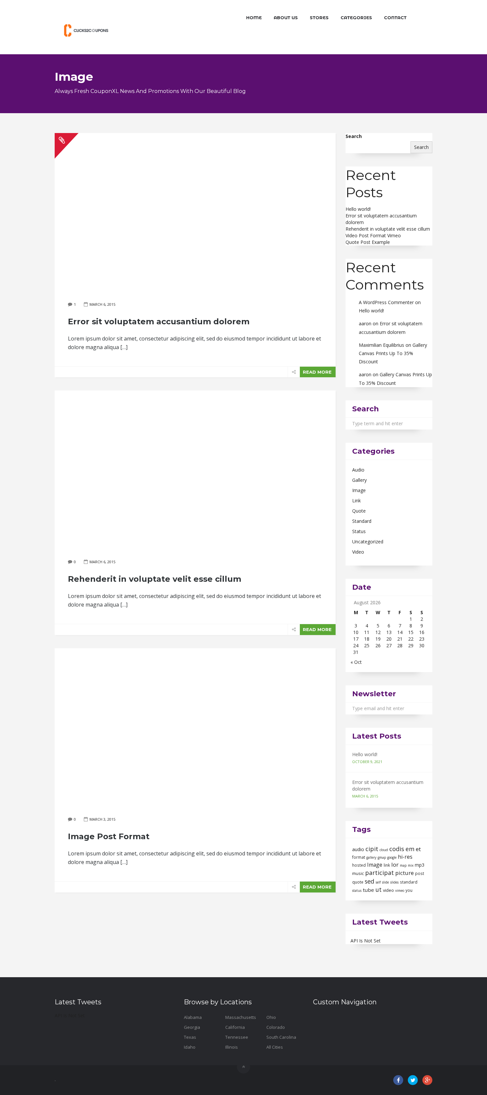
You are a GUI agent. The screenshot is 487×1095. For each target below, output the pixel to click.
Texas (190, 1037)
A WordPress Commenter (386, 302)
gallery (371, 857)
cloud (384, 849)
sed (369, 881)
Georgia (192, 1027)
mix (410, 865)
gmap (382, 857)
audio (358, 849)
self (378, 882)
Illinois (231, 1047)
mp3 (419, 865)
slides (394, 882)
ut (378, 889)
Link (356, 500)
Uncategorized (367, 541)
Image (359, 490)
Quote (359, 511)
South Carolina (281, 1037)
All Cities (274, 1047)
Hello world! (358, 209)
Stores (319, 17)
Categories (356, 17)
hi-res (405, 856)
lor (395, 864)
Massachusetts (240, 1017)
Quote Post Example (368, 242)
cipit (371, 849)
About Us (286, 17)
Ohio (271, 1017)
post (419, 873)
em (410, 849)
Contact (395, 17)
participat (379, 873)
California (235, 1027)
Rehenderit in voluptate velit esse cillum (388, 229)
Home (254, 17)
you (409, 890)
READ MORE (317, 372)
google (392, 857)
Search (354, 136)
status (356, 890)
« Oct (356, 662)
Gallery (359, 480)
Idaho (189, 1047)
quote (357, 882)
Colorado (275, 1027)
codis (396, 849)
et (418, 849)
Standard (361, 521)
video (388, 890)
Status (359, 531)
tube (368, 890)
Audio (358, 470)
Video (358, 552)
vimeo (399, 890)
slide (385, 882)
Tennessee (236, 1037)
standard (408, 882)
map (403, 865)
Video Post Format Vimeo (373, 235)
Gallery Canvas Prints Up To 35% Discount (393, 353)
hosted (359, 865)
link (387, 865)
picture (404, 873)
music (358, 873)
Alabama (193, 1017)
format (358, 857)
